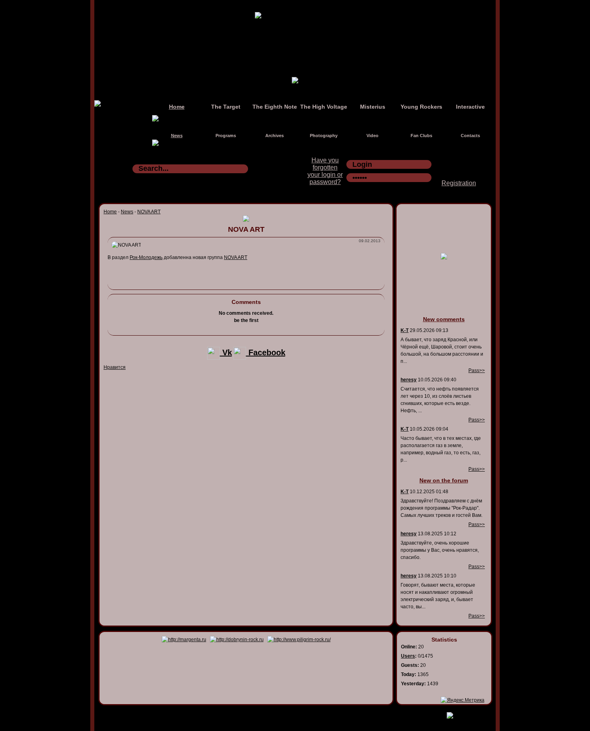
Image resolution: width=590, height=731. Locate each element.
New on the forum (443, 480)
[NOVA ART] (126, 245)
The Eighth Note (274, 106)
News (177, 135)
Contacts (470, 135)
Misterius (372, 106)
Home (177, 106)
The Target (225, 106)
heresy (409, 380)
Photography (324, 135)
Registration (458, 183)
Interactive (470, 106)
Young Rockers (421, 106)
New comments (444, 319)
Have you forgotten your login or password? (325, 171)
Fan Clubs (421, 135)
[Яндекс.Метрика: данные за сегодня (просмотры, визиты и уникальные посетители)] (462, 700)
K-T (405, 330)
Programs (226, 135)
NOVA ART (149, 212)
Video (372, 135)
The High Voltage (323, 106)
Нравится (115, 367)
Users (408, 656)
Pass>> (476, 370)
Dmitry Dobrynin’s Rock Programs (286, 714)
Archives (274, 135)
